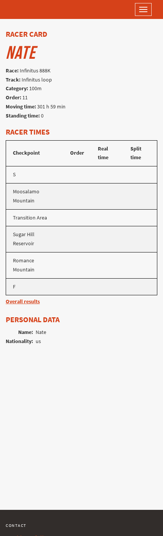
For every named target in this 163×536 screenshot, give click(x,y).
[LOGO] (30, 9)
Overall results (23, 301)
